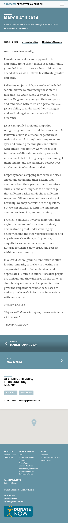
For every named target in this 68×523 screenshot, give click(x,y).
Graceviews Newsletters (50, 457)
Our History (8, 457)
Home (6, 24)
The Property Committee (28, 468)
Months (23, 28)
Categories (9, 28)
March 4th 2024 (51, 24)
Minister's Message (34, 24)
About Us (8, 451)
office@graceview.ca (14, 501)
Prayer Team (23, 463)
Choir (21, 455)
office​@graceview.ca (29, 400)
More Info (11, 392)
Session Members (26, 466)
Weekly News (46, 460)
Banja (31, 489)
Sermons (44, 455)
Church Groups (26, 451)
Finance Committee (26, 471)
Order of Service (10, 455)
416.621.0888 (10, 400)
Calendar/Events (12, 480)
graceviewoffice (30, 42)
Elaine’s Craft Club (26, 474)
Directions (26, 392)
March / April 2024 (23, 345)
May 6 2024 (14, 362)
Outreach (22, 460)
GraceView (23, 4)
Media (43, 451)
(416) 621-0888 (10, 498)
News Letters (17, 24)
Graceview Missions (26, 457)
